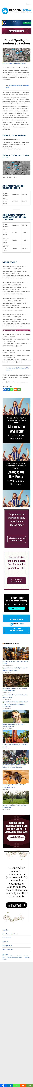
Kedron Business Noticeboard (10, 934)
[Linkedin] (8, 389)
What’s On (5, 942)
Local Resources (7, 938)
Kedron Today (5, 954)
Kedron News (6, 930)
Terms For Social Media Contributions (15, 957)
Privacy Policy (5, 956)
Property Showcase (7, 945)
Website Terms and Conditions (16, 956)
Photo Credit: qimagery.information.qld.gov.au (14, 63)
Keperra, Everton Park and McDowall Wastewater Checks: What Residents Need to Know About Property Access (15, 704)
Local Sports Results (8, 949)
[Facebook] (4, 389)
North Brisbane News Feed (11, 644)
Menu (29, 3)
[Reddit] (15, 389)
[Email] (19, 389)
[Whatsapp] (11, 389)
